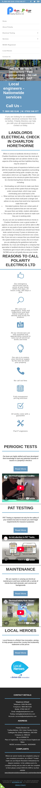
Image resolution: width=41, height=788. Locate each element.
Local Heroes (7, 51)
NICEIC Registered (9, 45)
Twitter (34, 1)
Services (20, 39)
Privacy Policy (20, 785)
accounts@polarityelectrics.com (25, 716)
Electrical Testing (20, 33)
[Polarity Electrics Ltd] (20, 11)
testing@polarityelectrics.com (25, 714)
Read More (20, 469)
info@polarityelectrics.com (24, 711)
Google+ (38, 1)
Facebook (31, 1)
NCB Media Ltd (17, 782)
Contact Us (7, 56)
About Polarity (8, 27)
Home (5, 21)
